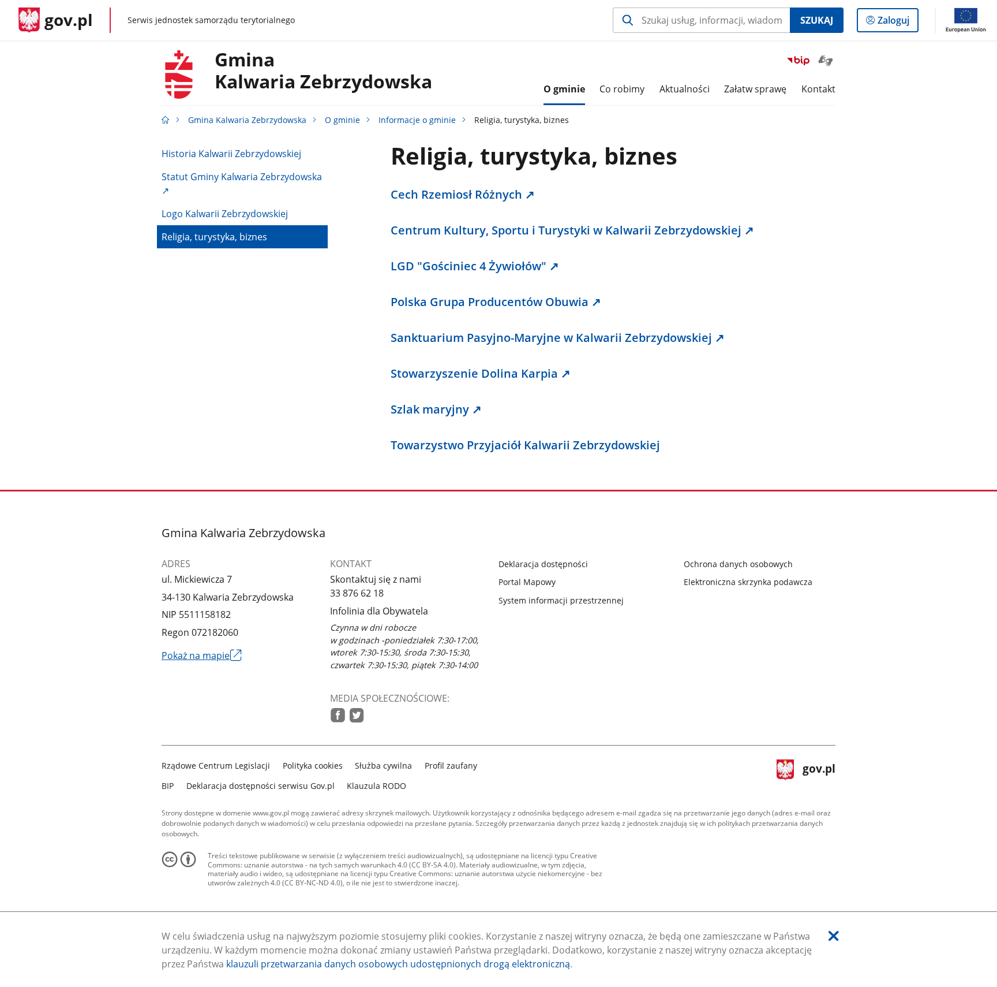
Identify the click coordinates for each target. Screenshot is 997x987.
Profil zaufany (451, 765)
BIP (168, 785)
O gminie (342, 119)
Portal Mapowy (527, 581)
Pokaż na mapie (202, 655)
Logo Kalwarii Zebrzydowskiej (225, 213)
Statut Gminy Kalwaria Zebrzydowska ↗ (242, 183)
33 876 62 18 (357, 593)
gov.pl (818, 774)
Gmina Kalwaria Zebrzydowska (247, 119)
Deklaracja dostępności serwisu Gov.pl (260, 785)
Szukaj (816, 20)
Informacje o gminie (417, 119)
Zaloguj (898, 22)
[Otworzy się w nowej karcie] (338, 715)
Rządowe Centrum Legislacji (216, 765)
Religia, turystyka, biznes (214, 236)
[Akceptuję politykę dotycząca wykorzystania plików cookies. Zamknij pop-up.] (834, 936)
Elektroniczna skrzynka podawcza (748, 581)
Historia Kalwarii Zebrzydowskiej (231, 153)
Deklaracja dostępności (543, 563)
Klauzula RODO (376, 785)
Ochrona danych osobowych (738, 563)
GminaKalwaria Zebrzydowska (323, 71)
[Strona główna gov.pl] (166, 119)
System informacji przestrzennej (561, 600)
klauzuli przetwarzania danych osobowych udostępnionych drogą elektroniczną (398, 964)
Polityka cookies (313, 765)
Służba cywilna (383, 765)
